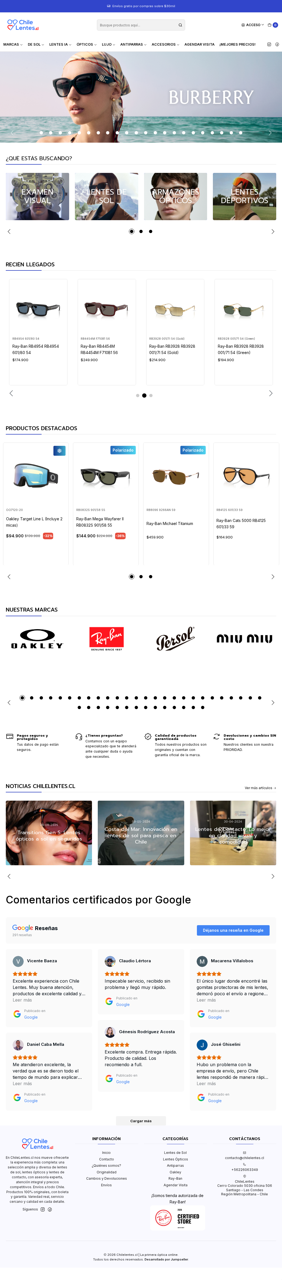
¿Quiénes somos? (106, 1165)
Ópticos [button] (85, 44)
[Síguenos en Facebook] (277, 44)
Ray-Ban (175, 1178)
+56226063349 (244, 1170)
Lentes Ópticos (175, 1159)
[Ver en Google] (18, 961)
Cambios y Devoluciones (106, 1178)
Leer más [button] (22, 1000)
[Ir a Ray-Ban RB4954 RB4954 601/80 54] (38, 308)
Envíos (106, 1185)
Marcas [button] (11, 44)
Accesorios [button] (164, 44)
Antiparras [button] (131, 44)
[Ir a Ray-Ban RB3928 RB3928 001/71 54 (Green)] (244, 308)
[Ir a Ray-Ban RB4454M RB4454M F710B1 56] (107, 308)
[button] (41, 132)
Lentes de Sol (175, 1153)
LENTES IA (58, 44)
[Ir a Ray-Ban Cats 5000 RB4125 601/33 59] (246, 475)
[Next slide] (269, 132)
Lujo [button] (107, 44)
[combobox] (141, 25)
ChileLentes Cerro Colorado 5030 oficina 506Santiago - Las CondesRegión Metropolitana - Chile (244, 1187)
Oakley (175, 1172)
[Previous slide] (13, 132)
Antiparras (175, 1165)
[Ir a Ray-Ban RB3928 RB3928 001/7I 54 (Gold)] (175, 308)
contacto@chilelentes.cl (244, 1158)
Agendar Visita (200, 44)
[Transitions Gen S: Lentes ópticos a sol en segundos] (49, 833)
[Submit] (180, 25)
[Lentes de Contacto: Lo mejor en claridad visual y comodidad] (233, 833)
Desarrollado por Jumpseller (166, 1259)
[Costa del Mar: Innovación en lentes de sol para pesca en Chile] (141, 833)
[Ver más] (37, 638)
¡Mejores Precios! (237, 44)
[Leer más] (37, 196)
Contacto (106, 1159)
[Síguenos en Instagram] (269, 44)
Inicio (106, 1153)
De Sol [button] (34, 44)
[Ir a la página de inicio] (23, 25)
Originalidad (106, 1172)
